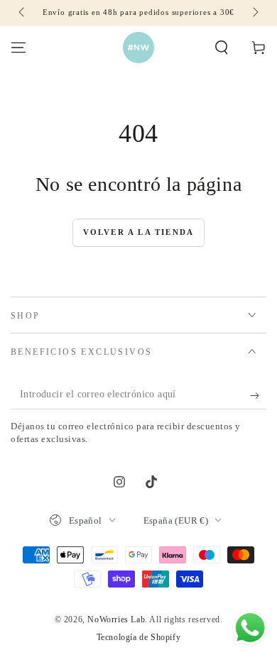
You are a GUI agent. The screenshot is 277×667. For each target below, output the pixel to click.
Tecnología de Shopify (139, 637)
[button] (221, 47)
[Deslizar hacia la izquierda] (23, 13)
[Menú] (18, 47)
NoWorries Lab (116, 619)
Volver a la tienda (139, 232)
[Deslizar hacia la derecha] (254, 13)
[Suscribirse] (258, 395)
